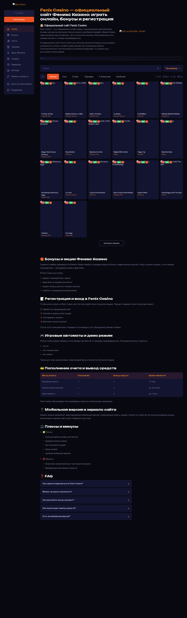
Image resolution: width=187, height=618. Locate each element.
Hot (174, 77)
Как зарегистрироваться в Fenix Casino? (63, 483)
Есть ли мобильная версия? (56, 516)
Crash (75, 76)
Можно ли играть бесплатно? (57, 491)
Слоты (53, 76)
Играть (51, 98)
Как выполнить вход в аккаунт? (58, 500)
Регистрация (19, 19)
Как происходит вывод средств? (59, 508)
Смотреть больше (111, 243)
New (167, 77)
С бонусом (104, 76)
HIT (159, 77)
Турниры (88, 76)
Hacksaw (120, 76)
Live (64, 76)
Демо (51, 102)
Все (181, 77)
